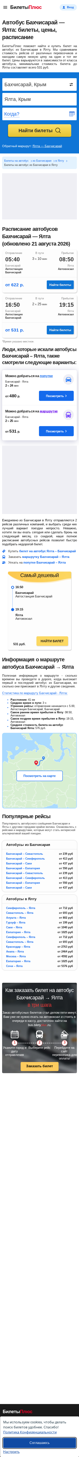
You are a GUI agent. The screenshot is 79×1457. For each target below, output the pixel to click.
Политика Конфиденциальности (30, 1432)
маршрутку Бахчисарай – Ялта (45, 557)
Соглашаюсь (39, 1443)
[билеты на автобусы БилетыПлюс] (17, 1412)
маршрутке (49, 411)
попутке (46, 376)
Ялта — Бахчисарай (47, 146)
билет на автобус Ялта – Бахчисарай (47, 551)
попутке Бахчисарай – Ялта (44, 562)
